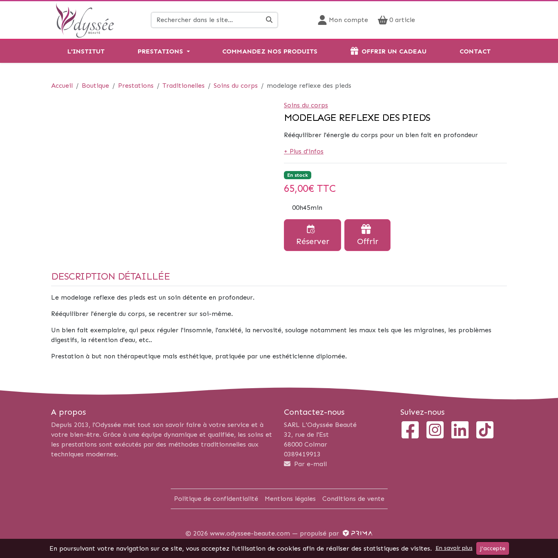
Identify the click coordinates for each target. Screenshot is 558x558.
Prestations (160, 51)
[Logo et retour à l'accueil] (84, 19)
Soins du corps (306, 105)
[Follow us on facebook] (410, 431)
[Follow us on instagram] (435, 431)
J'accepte (492, 548)
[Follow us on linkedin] (460, 431)
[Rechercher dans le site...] (269, 20)
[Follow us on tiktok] (485, 431)
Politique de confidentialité (216, 498)
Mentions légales (290, 498)
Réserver (312, 241)
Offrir (367, 241)
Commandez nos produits (269, 51)
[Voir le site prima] (357, 533)
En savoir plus (454, 548)
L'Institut (86, 51)
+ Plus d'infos (304, 151)
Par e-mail (309, 464)
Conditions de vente (353, 498)
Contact (475, 51)
